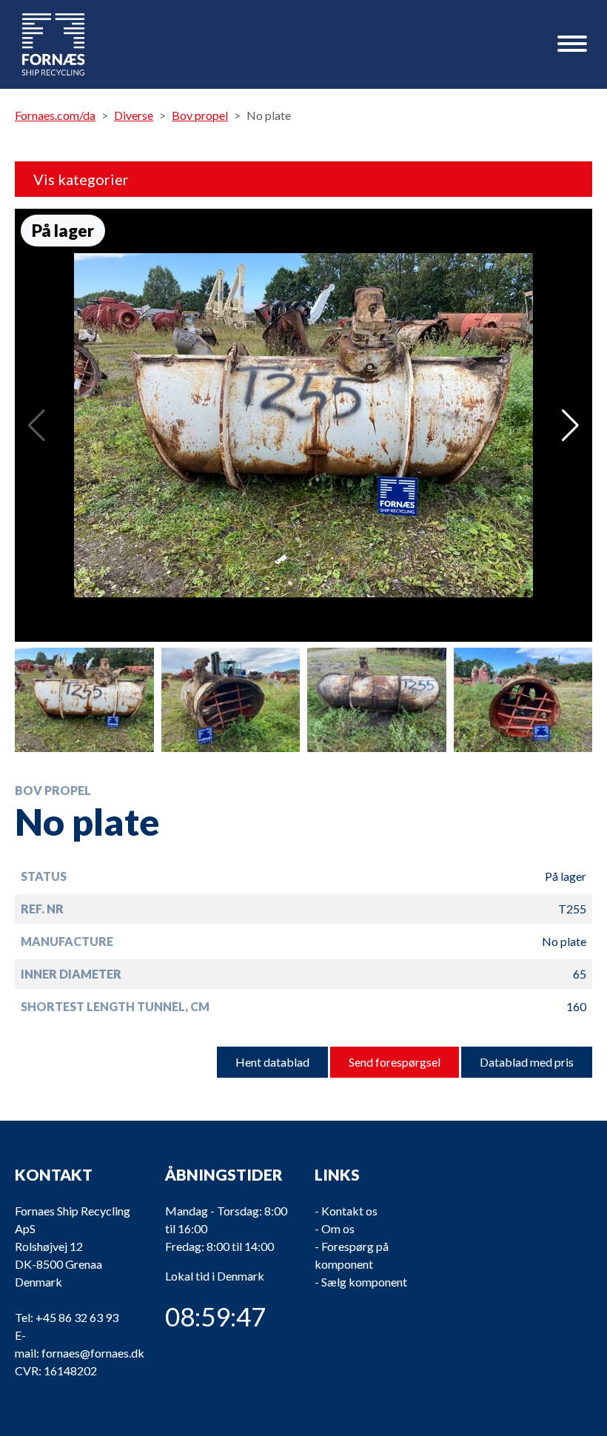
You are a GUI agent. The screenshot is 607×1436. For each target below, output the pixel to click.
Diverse (133, 115)
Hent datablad (272, 1062)
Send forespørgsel (394, 1062)
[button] (570, 425)
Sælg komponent (364, 1282)
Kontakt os (349, 1211)
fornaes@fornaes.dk (92, 1353)
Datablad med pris (527, 1062)
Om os (338, 1228)
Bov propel (200, 115)
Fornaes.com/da (55, 115)
